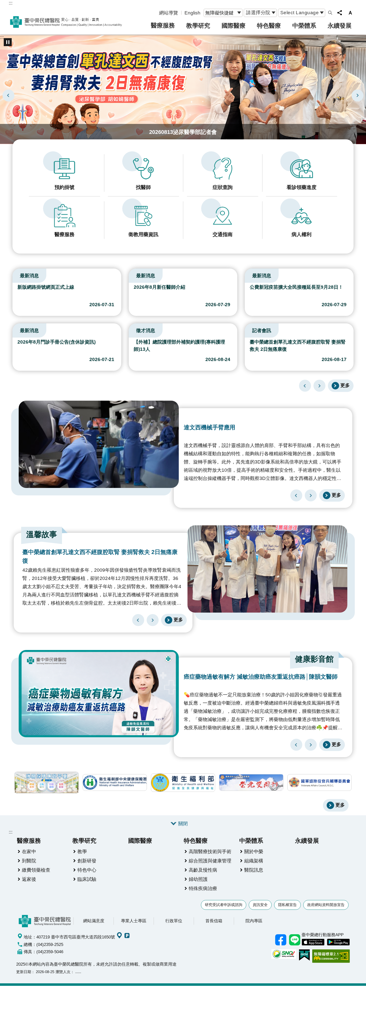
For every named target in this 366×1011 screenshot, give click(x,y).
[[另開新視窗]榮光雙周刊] (251, 782)
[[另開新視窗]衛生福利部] (183, 782)
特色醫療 (269, 25)
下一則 (358, 95)
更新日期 (23, 972)
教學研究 (198, 25)
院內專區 (253, 920)
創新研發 (86, 860)
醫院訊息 (253, 870)
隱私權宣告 (287, 905)
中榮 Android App (338, 942)
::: (10, 2)
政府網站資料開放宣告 (326, 905)
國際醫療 (233, 25)
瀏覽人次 (63, 972)
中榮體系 (304, 25)
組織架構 (253, 860)
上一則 (8, 95)
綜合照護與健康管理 (210, 860)
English (192, 12)
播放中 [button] (8, 42)
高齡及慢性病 (203, 870)
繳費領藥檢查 (36, 870)
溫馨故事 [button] (41, 534)
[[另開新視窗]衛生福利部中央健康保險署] (115, 782)
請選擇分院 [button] (258, 12)
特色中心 (86, 870)
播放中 (15, 274)
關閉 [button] (183, 823)
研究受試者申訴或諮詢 (223, 905)
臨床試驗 (86, 879)
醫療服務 (163, 25)
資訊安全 (260, 905)
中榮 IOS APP (313, 942)
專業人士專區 (133, 920)
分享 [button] (339, 12)
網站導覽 (168, 12)
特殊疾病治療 (203, 888)
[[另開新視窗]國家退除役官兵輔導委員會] (319, 782)
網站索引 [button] (330, 12)
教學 (82, 851)
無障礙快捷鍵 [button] (219, 12)
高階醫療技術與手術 (210, 851)
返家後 (29, 879)
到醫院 (29, 860)
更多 (345, 385)
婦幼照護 (198, 879)
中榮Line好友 (294, 940)
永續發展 (340, 25)
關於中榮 (253, 851)
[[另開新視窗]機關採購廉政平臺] (46, 782)
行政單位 (173, 920)
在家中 (29, 851)
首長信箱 (213, 920)
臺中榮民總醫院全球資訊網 (66, 22)
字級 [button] (350, 12)
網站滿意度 (93, 920)
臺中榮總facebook (280, 940)
